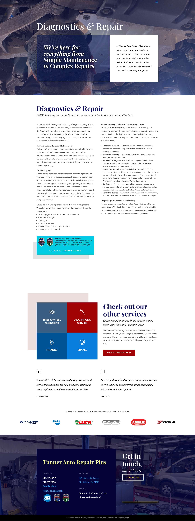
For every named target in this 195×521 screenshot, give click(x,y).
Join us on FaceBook (52, 491)
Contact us (133, 477)
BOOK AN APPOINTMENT (119, 353)
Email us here (50, 486)
